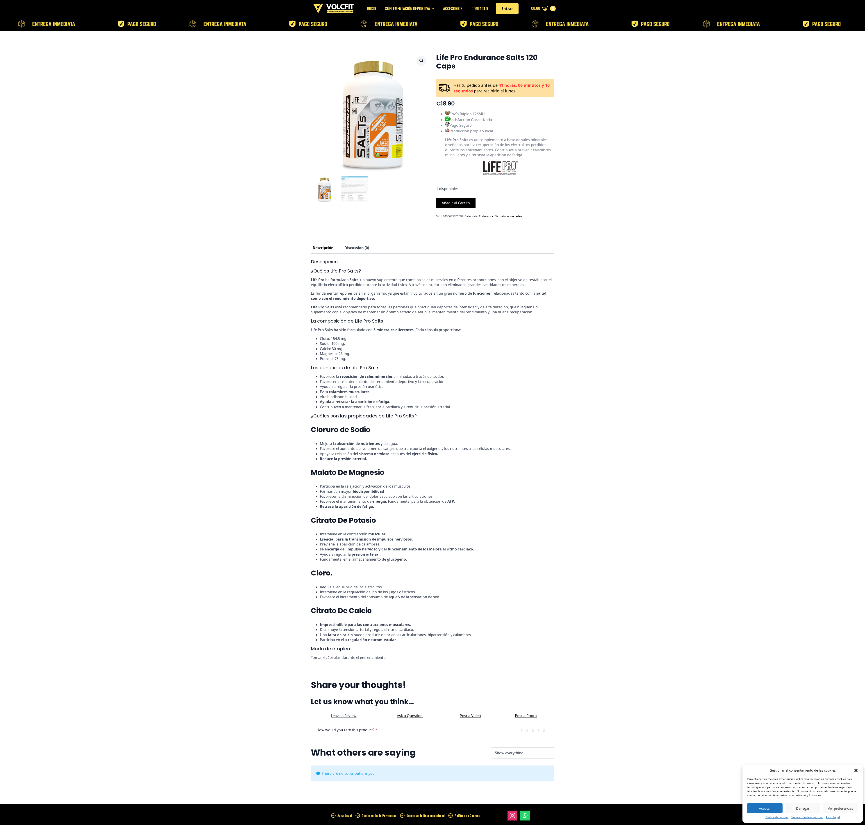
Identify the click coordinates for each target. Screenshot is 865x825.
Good (540, 730)
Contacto (479, 8)
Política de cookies (776, 817)
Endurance (486, 216)
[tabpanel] (432, 459)
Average (534, 730)
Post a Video (470, 715)
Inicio (371, 8)
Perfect (546, 730)
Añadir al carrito (456, 202)
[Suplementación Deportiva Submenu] (434, 8)
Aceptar (765, 808)
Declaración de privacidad (807, 817)
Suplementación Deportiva (407, 8)
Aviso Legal (833, 817)
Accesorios (452, 8)
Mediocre (529, 730)
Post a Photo (526, 715)
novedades (514, 216)
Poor (523, 730)
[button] (856, 770)
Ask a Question (410, 715)
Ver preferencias (840, 808)
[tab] (323, 247)
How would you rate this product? (346, 730)
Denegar (802, 808)
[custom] (525, 815)
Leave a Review (343, 715)
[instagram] (512, 815)
